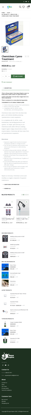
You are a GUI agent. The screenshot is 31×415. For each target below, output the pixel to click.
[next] (28, 56)
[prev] (26, 56)
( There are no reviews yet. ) (15, 61)
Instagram (8, 365)
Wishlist (4, 401)
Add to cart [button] (26, 201)
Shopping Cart (5, 403)
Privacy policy (5, 388)
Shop (3, 384)
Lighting (24, 217)
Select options (11, 201)
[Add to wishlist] (14, 217)
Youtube (5, 365)
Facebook (3, 365)
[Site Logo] (9, 7)
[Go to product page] (22, 207)
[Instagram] (28, 2)
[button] (3, 7)
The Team (4, 386)
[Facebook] (24, 2)
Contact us (4, 382)
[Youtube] (26, 2)
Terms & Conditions (7, 390)
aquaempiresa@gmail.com (12, 375)
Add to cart (19, 76)
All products (4, 217)
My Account (5, 399)
